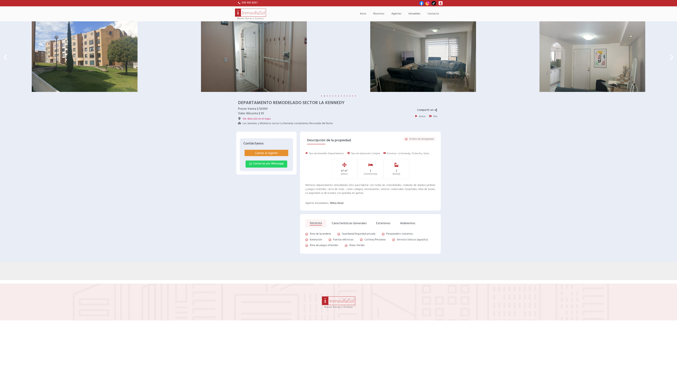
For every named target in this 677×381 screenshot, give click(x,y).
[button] (5, 57)
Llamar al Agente (266, 153)
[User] (441, 3)
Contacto (433, 13)
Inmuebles (414, 13)
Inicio (363, 13)
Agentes (396, 13)
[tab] (315, 223)
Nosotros (378, 13)
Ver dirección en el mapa (257, 119)
